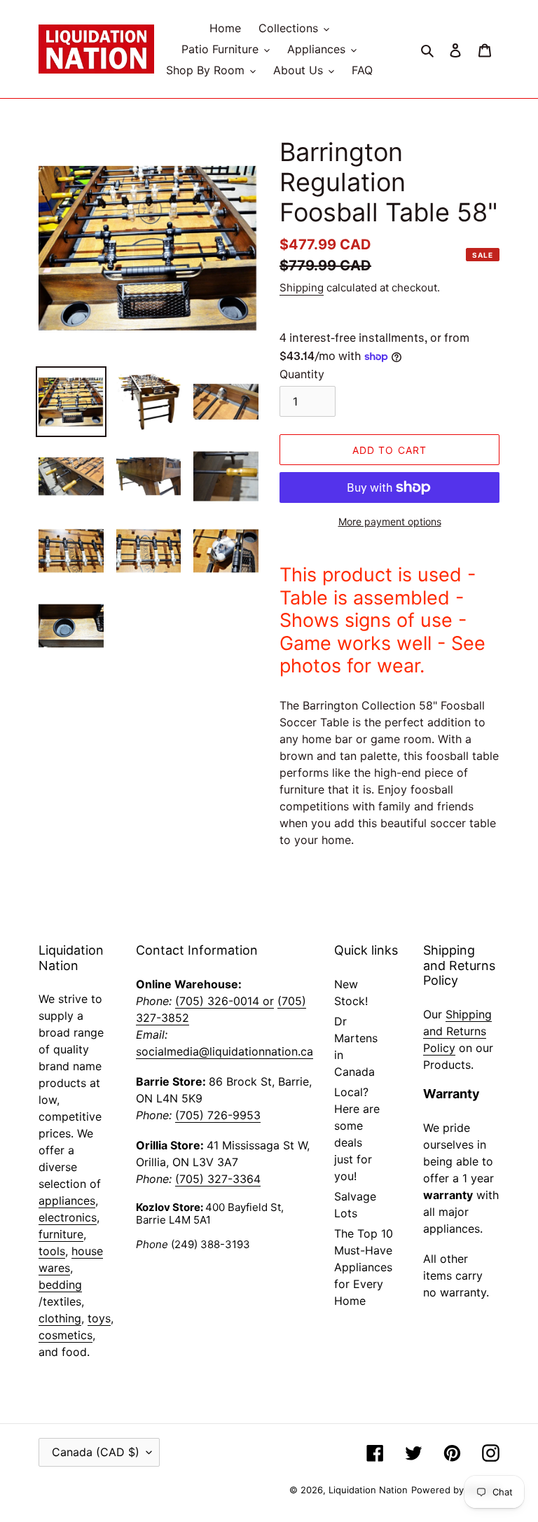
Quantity (302, 374)
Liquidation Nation (368, 1489)
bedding (60, 1285)
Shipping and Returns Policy (457, 1031)
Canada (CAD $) (95, 1452)
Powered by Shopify (455, 1489)
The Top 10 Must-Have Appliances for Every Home (363, 1267)
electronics (68, 1217)
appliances (67, 1201)
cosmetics (65, 1335)
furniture (61, 1234)
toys (99, 1318)
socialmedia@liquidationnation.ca (224, 1051)
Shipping (302, 287)
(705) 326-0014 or (224, 1001)
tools (52, 1251)
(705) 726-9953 (218, 1115)
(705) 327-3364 (218, 1179)
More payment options (389, 521)
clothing (60, 1318)
